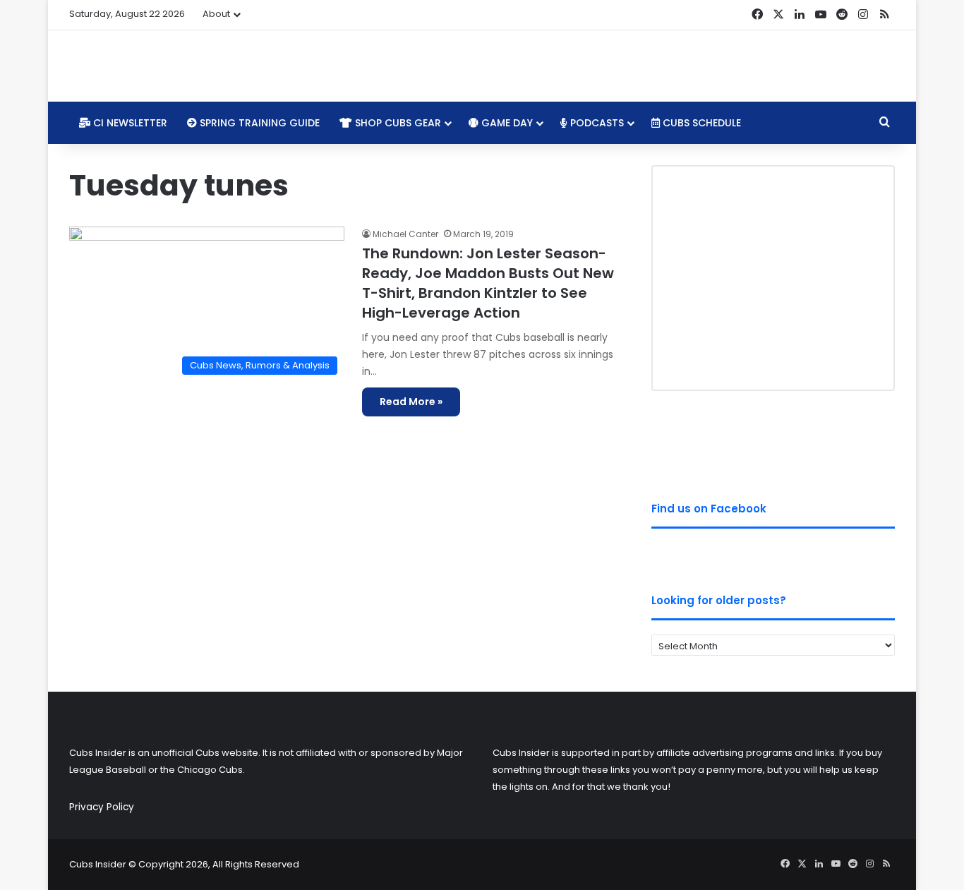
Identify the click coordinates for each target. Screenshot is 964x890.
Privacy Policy (101, 807)
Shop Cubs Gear (396, 123)
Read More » (411, 402)
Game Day (505, 123)
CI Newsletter (128, 123)
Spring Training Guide (258, 123)
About (216, 13)
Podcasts (595, 123)
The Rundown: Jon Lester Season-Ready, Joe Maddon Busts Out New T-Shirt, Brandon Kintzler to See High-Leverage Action (488, 283)
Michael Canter (405, 234)
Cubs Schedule (700, 123)
